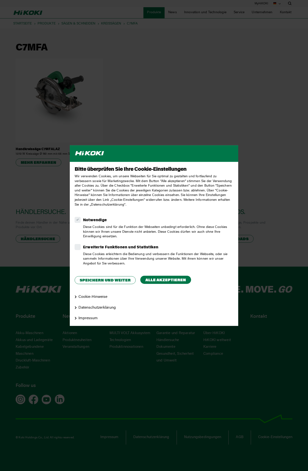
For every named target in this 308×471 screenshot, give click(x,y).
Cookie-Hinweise (92, 297)
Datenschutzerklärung (97, 307)
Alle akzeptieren (165, 280)
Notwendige (95, 220)
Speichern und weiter (105, 280)
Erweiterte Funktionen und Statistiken (120, 247)
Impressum (88, 318)
